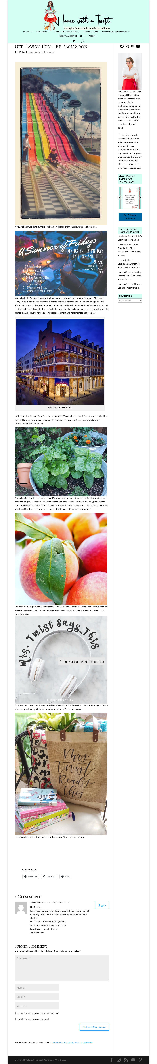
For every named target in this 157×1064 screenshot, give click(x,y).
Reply (102, 905)
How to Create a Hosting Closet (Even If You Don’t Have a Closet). (129, 276)
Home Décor (91, 32)
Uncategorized (35, 52)
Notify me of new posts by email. (33, 1019)
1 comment (49, 52)
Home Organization (65, 32)
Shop (92, 36)
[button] (120, 197)
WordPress (60, 1059)
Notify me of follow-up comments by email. (38, 1013)
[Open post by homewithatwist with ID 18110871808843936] (130, 198)
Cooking (41, 32)
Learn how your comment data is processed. (72, 1042)
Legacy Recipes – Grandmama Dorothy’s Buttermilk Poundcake (129, 264)
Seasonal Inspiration (114, 32)
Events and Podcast (70, 36)
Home (26, 32)
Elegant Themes (34, 1059)
